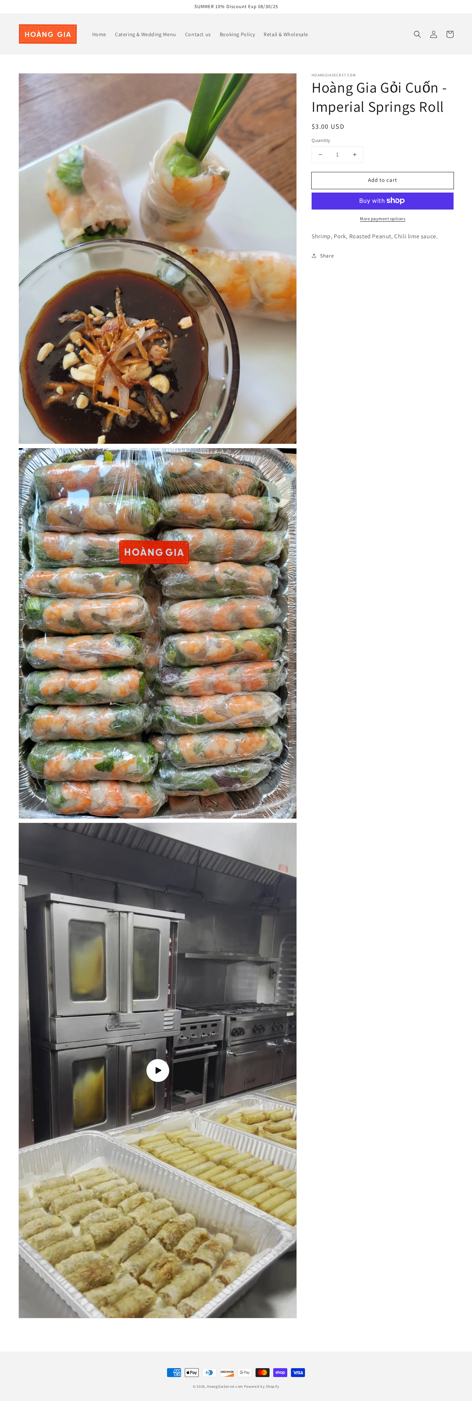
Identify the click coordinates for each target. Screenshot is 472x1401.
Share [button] (327, 255)
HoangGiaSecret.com (225, 1386)
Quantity (321, 140)
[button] (417, 34)
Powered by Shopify (262, 1386)
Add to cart (382, 179)
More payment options (382, 218)
